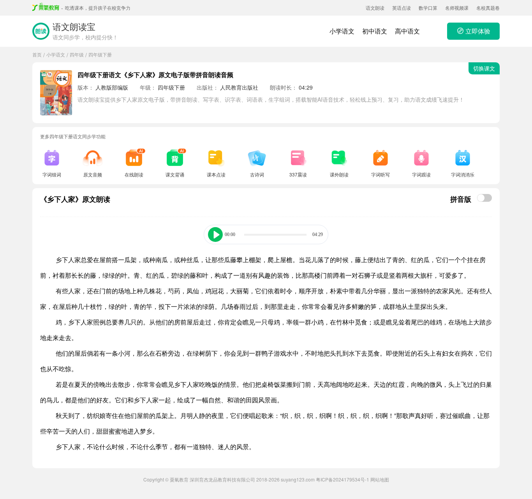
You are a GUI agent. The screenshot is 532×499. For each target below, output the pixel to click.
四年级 (77, 54)
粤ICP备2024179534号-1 (342, 479)
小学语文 (341, 30)
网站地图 (379, 479)
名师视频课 (457, 7)
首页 (37, 54)
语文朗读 (375, 7)
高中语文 (407, 30)
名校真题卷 (488, 7)
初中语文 (374, 30)
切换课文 (484, 68)
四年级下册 (100, 54)
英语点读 (401, 7)
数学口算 (428, 7)
